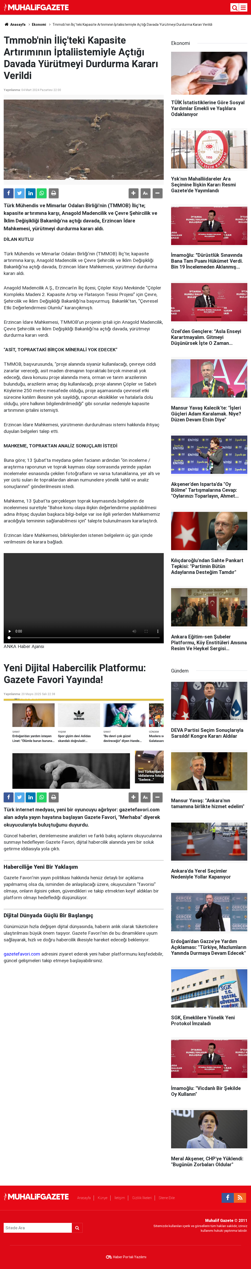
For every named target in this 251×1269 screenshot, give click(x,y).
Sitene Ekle (167, 1198)
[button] (133, 193)
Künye (102, 1198)
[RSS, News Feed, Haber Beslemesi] (240, 1198)
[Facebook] (8, 193)
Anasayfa (84, 1198)
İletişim (119, 1198)
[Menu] (243, 8)
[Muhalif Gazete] (37, 7)
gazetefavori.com (22, 954)
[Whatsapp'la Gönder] (42, 193)
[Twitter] (20, 193)
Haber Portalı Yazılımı (129, 1257)
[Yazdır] (54, 193)
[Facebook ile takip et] (228, 1198)
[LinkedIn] (31, 193)
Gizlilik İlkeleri (142, 1198)
